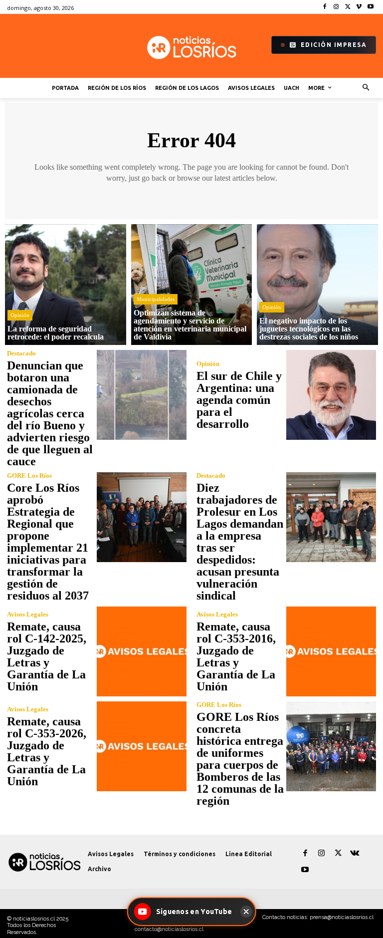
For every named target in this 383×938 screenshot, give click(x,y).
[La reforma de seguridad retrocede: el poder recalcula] (65, 284)
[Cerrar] (246, 912)
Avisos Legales (27, 614)
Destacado (21, 353)
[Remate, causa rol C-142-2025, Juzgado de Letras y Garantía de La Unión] (142, 651)
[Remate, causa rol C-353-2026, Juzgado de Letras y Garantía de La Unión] (142, 746)
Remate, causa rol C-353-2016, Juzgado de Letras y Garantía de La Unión (236, 656)
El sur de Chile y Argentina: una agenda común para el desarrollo (239, 399)
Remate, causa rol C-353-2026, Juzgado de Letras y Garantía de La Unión (46, 751)
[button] (366, 88)
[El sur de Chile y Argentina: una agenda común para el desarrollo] (331, 395)
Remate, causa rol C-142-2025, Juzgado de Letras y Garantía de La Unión (46, 656)
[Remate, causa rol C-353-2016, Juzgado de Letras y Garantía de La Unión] (331, 651)
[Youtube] (370, 7)
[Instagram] (336, 7)
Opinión (19, 315)
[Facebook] (325, 7)
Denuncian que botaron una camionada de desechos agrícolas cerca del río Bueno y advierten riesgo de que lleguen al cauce (50, 413)
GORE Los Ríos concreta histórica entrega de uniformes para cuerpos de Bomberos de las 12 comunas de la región (240, 758)
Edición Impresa (334, 44)
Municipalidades (156, 299)
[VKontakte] (354, 853)
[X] (348, 7)
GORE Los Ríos (29, 475)
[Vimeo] (359, 7)
